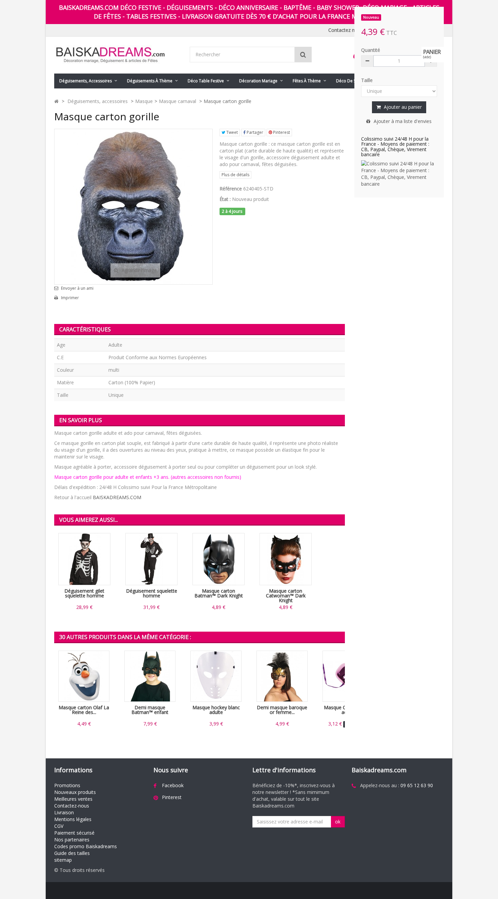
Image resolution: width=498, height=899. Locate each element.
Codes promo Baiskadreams (85, 846)
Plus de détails (235, 175)
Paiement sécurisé (74, 833)
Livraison (64, 812)
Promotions (67, 785)
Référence (231, 188)
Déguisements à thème (149, 81)
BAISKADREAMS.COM (117, 497)
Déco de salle (349, 81)
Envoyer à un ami (77, 288)
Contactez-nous (71, 805)
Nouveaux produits (75, 792)
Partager (254, 132)
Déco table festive (206, 81)
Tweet (231, 132)
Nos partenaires (71, 839)
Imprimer (70, 297)
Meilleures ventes (73, 799)
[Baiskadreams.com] (117, 55)
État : (225, 199)
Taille (367, 80)
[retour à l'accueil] (56, 101)
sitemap (63, 860)
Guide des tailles (72, 853)
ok (337, 821)
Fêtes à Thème (307, 81)
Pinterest (281, 132)
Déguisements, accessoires (85, 81)
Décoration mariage (258, 81)
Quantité (370, 50)
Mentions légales (72, 819)
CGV (58, 826)
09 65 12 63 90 (416, 785)
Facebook (173, 785)
